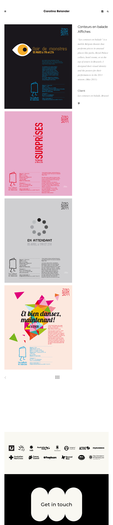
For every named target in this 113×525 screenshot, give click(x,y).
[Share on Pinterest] (79, 103)
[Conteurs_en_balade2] (38, 153)
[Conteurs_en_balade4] (38, 327)
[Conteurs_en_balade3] (38, 240)
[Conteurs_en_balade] (38, 66)
